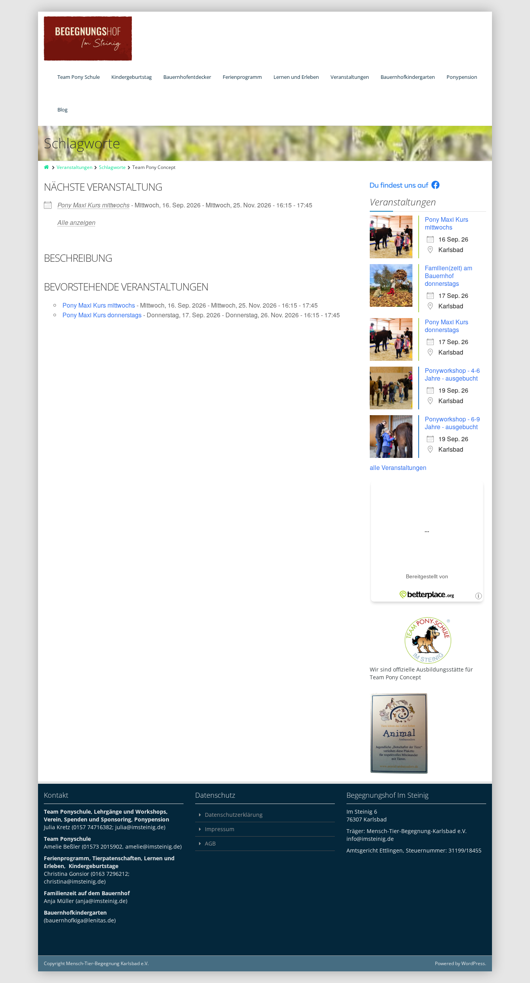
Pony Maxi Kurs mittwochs (93, 204)
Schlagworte (112, 167)
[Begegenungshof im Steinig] (88, 38)
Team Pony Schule (78, 76)
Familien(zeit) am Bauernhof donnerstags (448, 275)
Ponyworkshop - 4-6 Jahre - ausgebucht (452, 374)
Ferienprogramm (242, 76)
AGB (210, 843)
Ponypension (462, 76)
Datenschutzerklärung (234, 814)
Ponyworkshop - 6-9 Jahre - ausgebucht (452, 422)
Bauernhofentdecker (187, 76)
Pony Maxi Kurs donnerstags (102, 314)
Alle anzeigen (76, 222)
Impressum (219, 829)
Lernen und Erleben (296, 76)
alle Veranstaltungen (398, 467)
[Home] (47, 167)
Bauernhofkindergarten (408, 76)
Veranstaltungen (350, 76)
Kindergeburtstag (131, 76)
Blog (62, 109)
